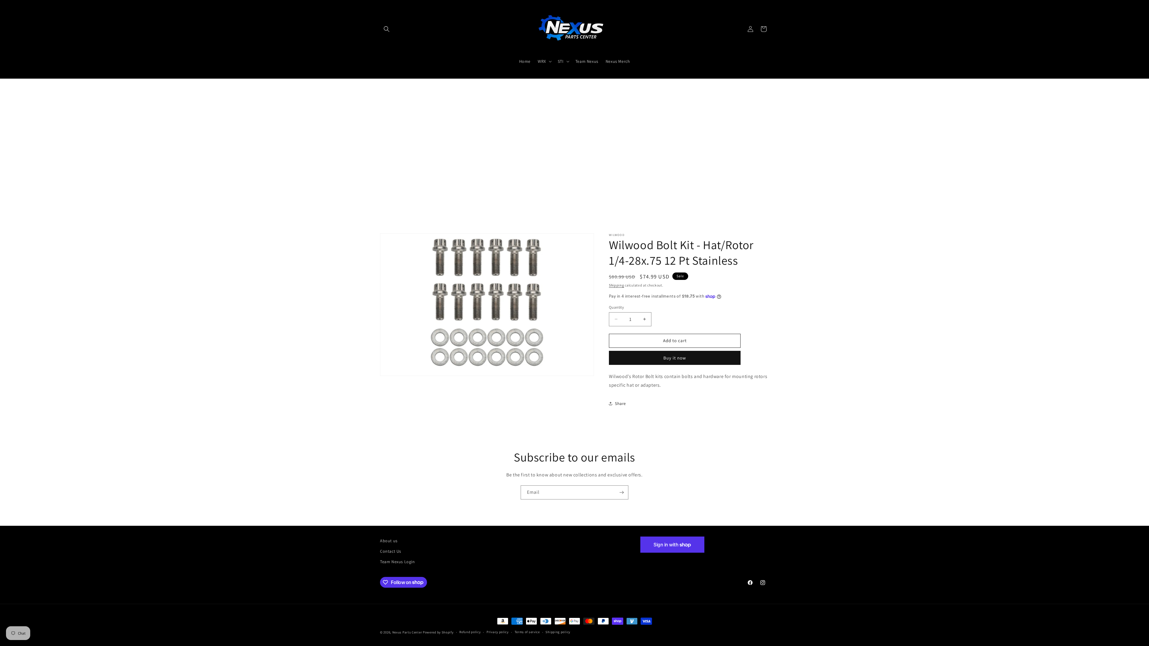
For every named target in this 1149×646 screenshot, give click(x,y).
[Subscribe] (621, 492)
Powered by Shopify (438, 632)
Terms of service (527, 632)
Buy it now (674, 358)
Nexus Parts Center (407, 632)
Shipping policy (557, 632)
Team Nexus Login (397, 561)
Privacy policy (498, 632)
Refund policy (470, 632)
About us (389, 540)
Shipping (616, 285)
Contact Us (390, 551)
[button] (386, 29)
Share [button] (620, 403)
